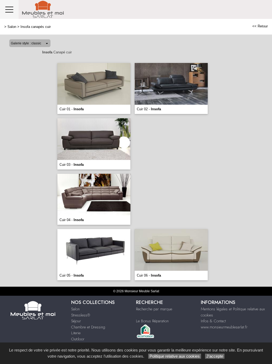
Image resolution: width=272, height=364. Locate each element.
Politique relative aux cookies (174, 356)
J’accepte (214, 356)
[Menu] (9, 9)
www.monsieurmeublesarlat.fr (224, 327)
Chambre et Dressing (88, 327)
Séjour (76, 321)
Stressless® (80, 315)
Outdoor (77, 339)
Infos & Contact (213, 321)
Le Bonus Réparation (152, 321)
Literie (75, 333)
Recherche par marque (154, 309)
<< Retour (260, 26)
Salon (11, 27)
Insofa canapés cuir (35, 27)
